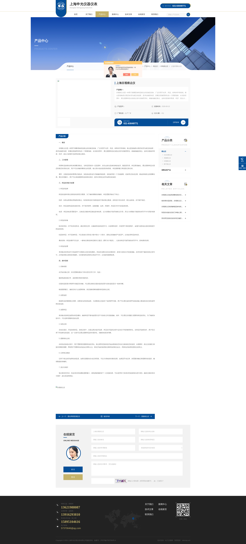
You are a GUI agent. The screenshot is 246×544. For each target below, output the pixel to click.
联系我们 (154, 14)
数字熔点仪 (167, 164)
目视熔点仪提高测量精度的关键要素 (174, 195)
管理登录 (177, 540)
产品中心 (102, 14)
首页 (76, 14)
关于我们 (89, 14)
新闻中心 (115, 14)
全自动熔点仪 (168, 155)
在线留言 (141, 14)
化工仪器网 (169, 540)
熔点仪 (155, 66)
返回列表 (107, 416)
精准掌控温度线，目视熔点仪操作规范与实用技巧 (174, 201)
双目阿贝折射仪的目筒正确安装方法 (174, 218)
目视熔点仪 (164, 66)
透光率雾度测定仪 (74, 416)
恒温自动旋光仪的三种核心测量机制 (174, 212)
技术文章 (128, 14)
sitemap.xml (186, 540)
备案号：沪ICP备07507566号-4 (105, 540)
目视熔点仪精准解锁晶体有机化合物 (174, 206)
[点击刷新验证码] (121, 481)
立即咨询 (176, 122)
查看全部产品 (166, 170)
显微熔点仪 (167, 158)
